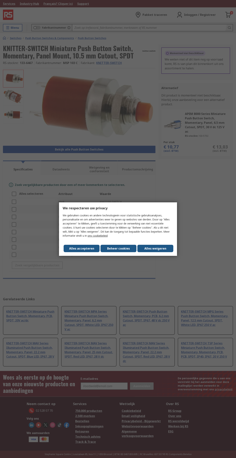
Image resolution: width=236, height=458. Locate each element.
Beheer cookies (118, 248)
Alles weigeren (155, 248)
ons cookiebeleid (98, 235)
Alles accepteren (81, 248)
